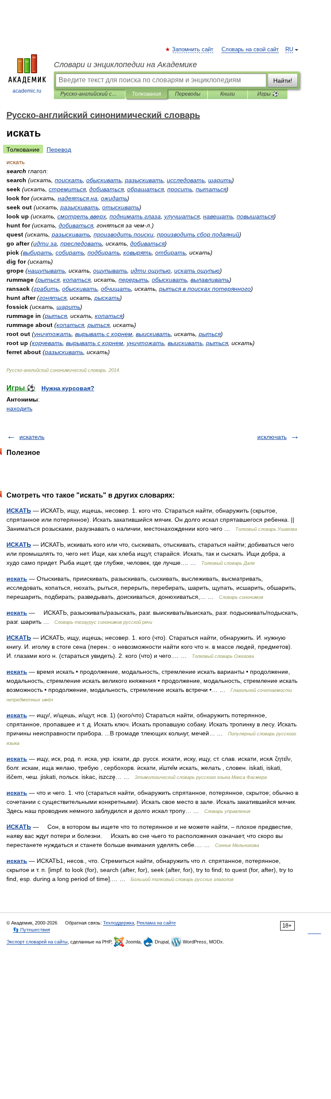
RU (289, 50)
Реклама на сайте (156, 922)
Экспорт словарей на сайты (37, 941)
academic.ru (26, 91)
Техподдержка (118, 922)
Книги (227, 94)
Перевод (59, 149)
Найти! (282, 80)
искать (16, 578)
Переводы (187, 94)
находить (19, 408)
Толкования (146, 94)
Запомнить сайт (193, 50)
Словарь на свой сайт (250, 50)
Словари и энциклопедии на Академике (125, 64)
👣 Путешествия (31, 929)
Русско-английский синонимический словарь (89, 94)
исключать (272, 436)
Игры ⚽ (267, 94)
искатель (31, 436)
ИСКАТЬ (18, 510)
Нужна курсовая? (67, 388)
